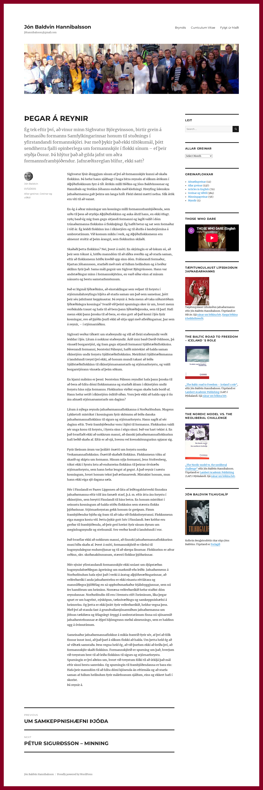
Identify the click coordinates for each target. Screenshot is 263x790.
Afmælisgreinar (197, 181)
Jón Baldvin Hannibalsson (57, 27)
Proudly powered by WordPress (74, 774)
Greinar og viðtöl (197, 193)
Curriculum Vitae (203, 27)
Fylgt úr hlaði (229, 27)
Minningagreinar (198, 196)
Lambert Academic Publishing (202, 392)
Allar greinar (31, 193)
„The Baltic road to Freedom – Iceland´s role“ (211, 384)
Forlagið (215, 544)
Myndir (192, 200)
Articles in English (198, 189)
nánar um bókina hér (209, 314)
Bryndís (180, 27)
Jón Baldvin (31, 183)
